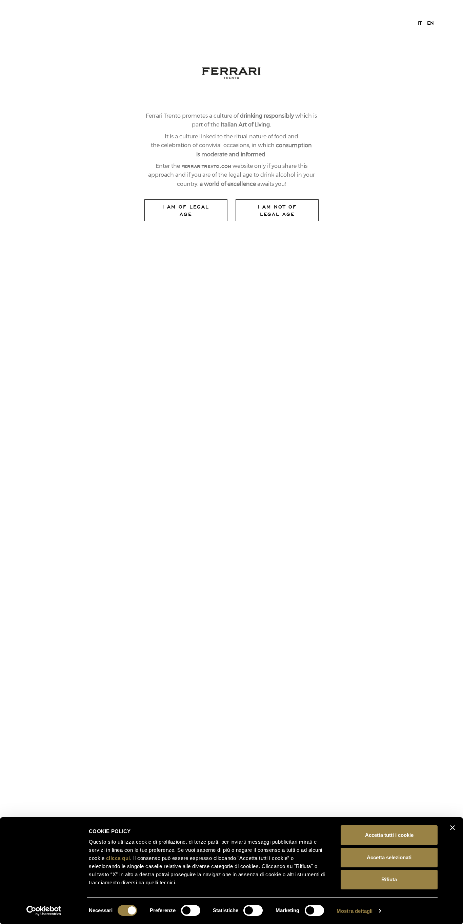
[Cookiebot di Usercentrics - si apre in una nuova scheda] (44, 911)
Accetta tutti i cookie (389, 835)
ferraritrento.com (206, 166)
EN (430, 22)
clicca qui (118, 858)
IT (420, 22)
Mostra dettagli (355, 911)
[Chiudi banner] (452, 827)
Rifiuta (389, 879)
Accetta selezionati (389, 857)
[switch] (190, 910)
